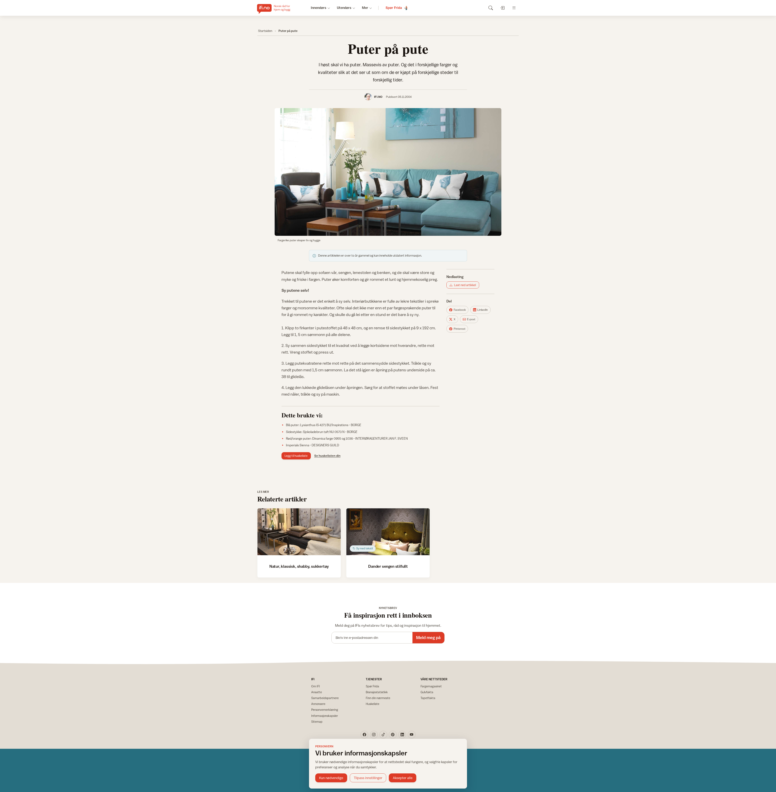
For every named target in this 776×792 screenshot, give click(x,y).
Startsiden (265, 31)
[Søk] (491, 8)
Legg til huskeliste (296, 455)
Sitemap (317, 721)
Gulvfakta (427, 692)
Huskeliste (372, 704)
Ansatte (316, 692)
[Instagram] (374, 734)
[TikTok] (383, 734)
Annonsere (318, 704)
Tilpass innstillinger (368, 778)
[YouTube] (411, 734)
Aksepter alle (402, 778)
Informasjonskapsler (324, 715)
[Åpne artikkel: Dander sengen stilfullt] (388, 531)
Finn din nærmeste (378, 698)
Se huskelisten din (327, 455)
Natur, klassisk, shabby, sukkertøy (299, 566)
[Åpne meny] (514, 8)
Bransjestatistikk (377, 692)
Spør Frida (372, 686)
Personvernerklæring (324, 709)
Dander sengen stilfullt (388, 566)
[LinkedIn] (402, 734)
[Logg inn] (502, 8)
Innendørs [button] (318, 8)
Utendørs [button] (344, 8)
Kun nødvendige (331, 778)
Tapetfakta (428, 698)
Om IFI (315, 686)
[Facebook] (364, 734)
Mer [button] (365, 8)
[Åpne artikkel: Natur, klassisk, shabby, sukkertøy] (299, 531)
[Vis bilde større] (388, 172)
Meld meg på (428, 637)
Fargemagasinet (431, 686)
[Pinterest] (392, 734)
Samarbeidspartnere (325, 698)
